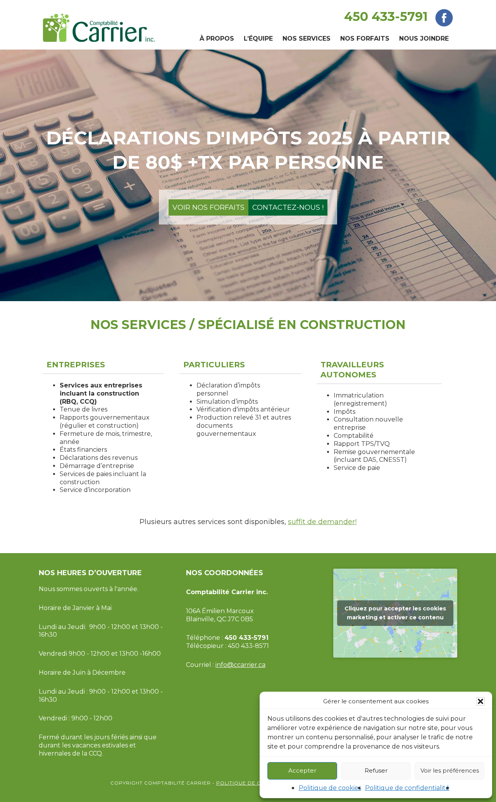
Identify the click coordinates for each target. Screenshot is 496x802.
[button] (480, 701)
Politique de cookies (330, 788)
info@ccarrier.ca (240, 664)
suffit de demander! (322, 522)
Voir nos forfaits (208, 207)
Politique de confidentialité (407, 788)
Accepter (302, 770)
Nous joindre (424, 38)
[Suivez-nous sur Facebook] (444, 16)
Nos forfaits (364, 38)
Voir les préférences (449, 770)
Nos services (306, 38)
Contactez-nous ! (288, 207)
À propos (217, 38)
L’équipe (258, 38)
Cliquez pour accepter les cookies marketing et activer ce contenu (395, 613)
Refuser (376, 770)
